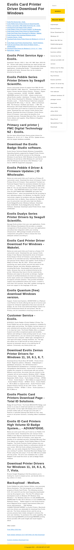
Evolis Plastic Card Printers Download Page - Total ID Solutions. (25, 43)
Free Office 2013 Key (14, 529)
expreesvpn (54, 24)
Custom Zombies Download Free (18, 540)
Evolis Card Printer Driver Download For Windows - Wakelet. (24, 33)
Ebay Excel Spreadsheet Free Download (56, 123)
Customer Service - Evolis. (14, 37)
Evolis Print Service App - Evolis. (16, 22)
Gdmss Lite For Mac (57, 68)
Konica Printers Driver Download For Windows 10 (57, 32)
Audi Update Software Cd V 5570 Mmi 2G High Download (26, 534)
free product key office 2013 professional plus (56, 111)
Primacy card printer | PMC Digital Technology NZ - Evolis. (23, 25)
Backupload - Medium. (13, 50)
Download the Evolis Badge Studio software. (19, 27)
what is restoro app (57, 87)
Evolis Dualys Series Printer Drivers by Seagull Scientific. (23, 31)
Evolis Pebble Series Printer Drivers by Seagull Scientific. (23, 23)
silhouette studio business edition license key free (56, 52)
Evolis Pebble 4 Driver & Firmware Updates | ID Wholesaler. (24, 29)
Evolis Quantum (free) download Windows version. (21, 35)
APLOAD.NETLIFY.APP (43, 547)
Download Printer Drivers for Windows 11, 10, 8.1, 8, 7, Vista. (24, 48)
